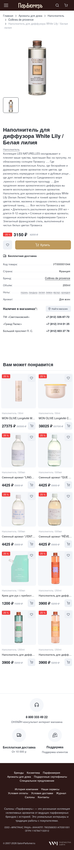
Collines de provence (21, 19)
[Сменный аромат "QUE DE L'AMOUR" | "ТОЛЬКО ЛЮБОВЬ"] (55, 450)
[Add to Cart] (31, 426)
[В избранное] (7, 244)
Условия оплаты (18, 793)
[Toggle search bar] (57, 5)
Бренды (19, 772)
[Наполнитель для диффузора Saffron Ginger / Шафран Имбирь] (55, 627)
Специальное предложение (37, 780)
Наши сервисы (50, 789)
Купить (45, 245)
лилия (41, 292)
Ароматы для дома (30, 15)
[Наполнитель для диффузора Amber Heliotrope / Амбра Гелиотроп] (55, 568)
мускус (56, 292)
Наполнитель (56, 15)
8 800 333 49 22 (37, 717)
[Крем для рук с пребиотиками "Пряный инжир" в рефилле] (18, 568)
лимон (49, 292)
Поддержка (54, 747)
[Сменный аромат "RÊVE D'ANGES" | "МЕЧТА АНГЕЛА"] (55, 509)
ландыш (33, 292)
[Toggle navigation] (6, 5)
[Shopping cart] (66, 5)
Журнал (61, 793)
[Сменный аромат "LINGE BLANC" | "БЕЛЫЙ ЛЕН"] (18, 450)
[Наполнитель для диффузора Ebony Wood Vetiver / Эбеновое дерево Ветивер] (18, 627)
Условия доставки (42, 793)
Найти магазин (60, 308)
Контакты (43, 797)
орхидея (65, 292)
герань (24, 292)
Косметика (33, 772)
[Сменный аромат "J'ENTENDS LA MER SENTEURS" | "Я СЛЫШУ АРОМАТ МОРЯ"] (18, 509)
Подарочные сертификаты (50, 776)
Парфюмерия (51, 772)
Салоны (30, 797)
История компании (26, 789)
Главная (8, 15)
